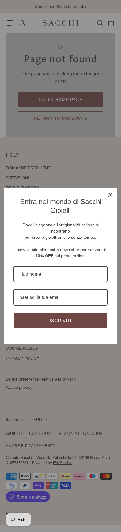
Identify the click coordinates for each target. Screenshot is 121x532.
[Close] (110, 195)
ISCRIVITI (60, 320)
